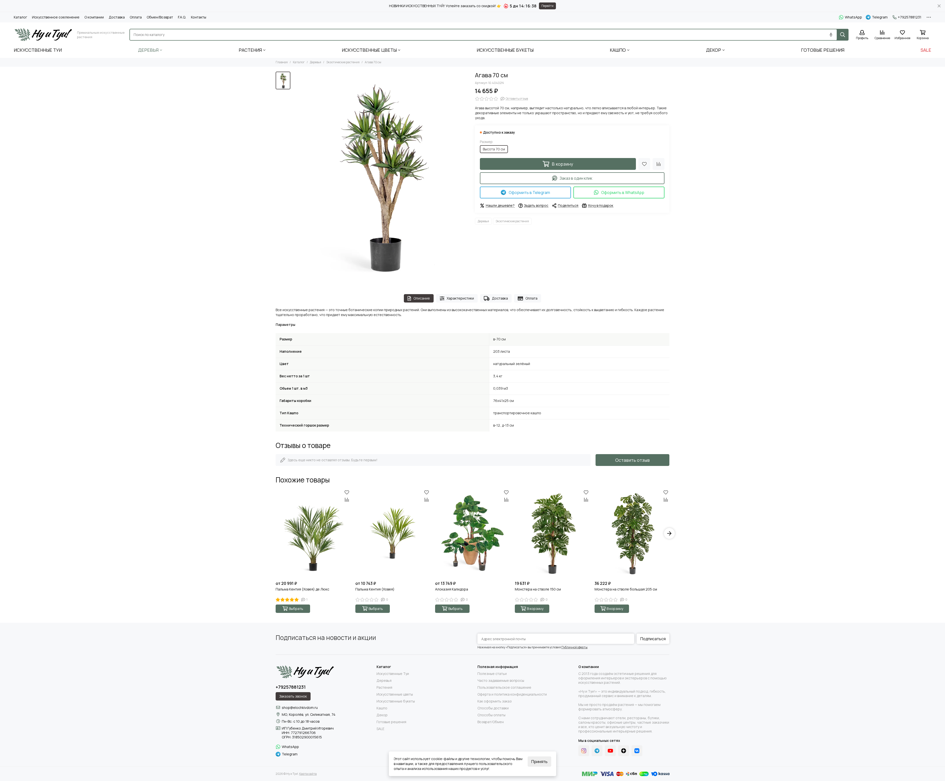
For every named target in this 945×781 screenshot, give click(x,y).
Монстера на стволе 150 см (538, 589)
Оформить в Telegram (529, 192)
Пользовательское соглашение (504, 687)
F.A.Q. (182, 17)
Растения (250, 50)
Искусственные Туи (38, 50)
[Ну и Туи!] (43, 34)
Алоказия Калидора (451, 589)
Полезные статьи (492, 673)
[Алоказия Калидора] (472, 533)
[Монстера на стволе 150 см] (552, 533)
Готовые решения (822, 50)
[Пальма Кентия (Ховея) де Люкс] (313, 533)
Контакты (198, 17)
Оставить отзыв (632, 460)
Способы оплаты (491, 715)
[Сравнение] (658, 164)
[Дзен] (623, 750)
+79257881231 (909, 17)
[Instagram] (583, 750)
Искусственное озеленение (55, 17)
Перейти (547, 6)
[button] (275, 533)
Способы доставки (493, 708)
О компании (94, 17)
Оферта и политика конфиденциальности (512, 694)
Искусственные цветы (369, 50)
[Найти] (843, 35)
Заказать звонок (293, 696)
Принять (539, 761)
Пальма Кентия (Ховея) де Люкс (302, 589)
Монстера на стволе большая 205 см (626, 589)
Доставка (117, 17)
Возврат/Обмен (490, 722)
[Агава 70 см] (381, 178)
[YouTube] (610, 750)
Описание (421, 298)
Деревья (148, 50)
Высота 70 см (494, 149)
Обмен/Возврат (160, 17)
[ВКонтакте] (636, 750)
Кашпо (618, 50)
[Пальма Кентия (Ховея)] (392, 533)
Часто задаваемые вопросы (500, 680)
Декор (713, 50)
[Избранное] (644, 164)
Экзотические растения (343, 62)
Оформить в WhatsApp (622, 192)
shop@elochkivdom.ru (300, 707)
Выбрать (296, 608)
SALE (926, 50)
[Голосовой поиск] (831, 35)
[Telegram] (597, 750)
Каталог (20, 17)
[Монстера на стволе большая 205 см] (632, 533)
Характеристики (460, 298)
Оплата (136, 17)
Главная (282, 62)
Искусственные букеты (505, 50)
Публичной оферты (574, 647)
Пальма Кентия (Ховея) (374, 589)
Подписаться (653, 638)
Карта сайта (308, 774)
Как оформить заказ (494, 701)
